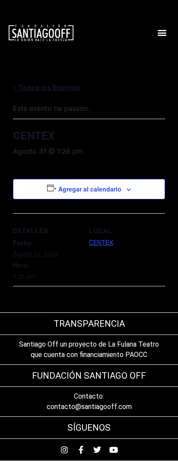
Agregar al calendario (89, 189)
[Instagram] (64, 450)
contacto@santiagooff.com (89, 407)
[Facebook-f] (81, 450)
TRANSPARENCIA (89, 323)
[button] (162, 33)
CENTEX (101, 242)
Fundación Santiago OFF (89, 375)
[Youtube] (114, 450)
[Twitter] (97, 450)
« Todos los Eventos (46, 87)
